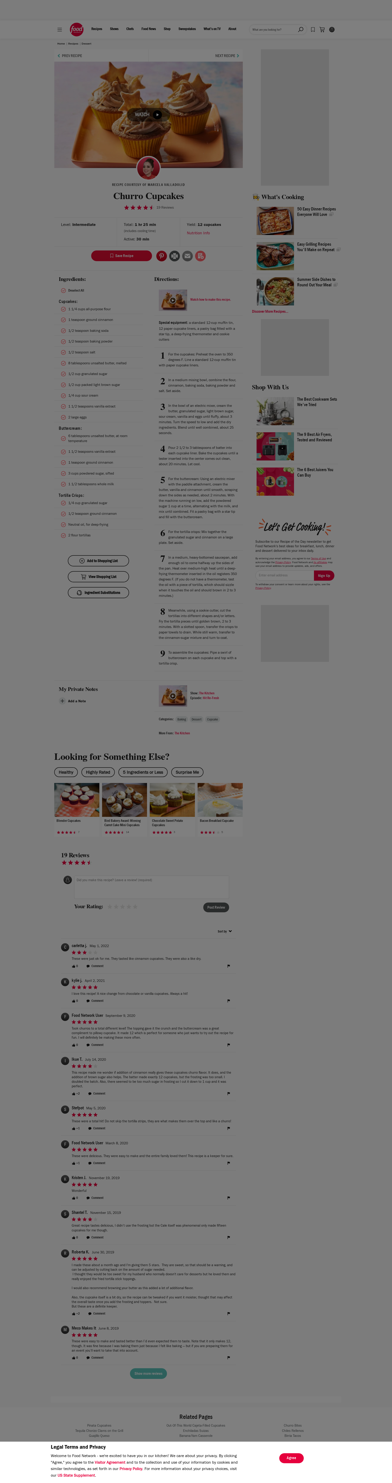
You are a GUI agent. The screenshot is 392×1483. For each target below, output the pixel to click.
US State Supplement (76, 1476)
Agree (291, 1458)
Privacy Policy (131, 1469)
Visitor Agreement (110, 1463)
